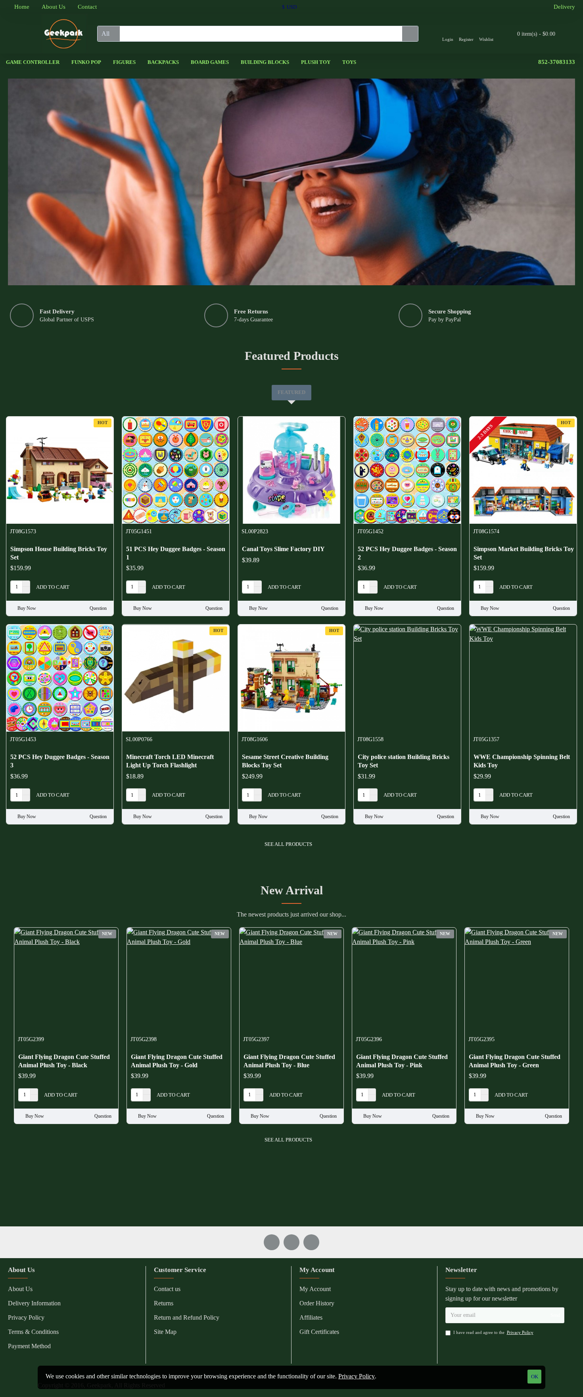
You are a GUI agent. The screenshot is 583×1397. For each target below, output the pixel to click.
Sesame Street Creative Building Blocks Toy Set (285, 761)
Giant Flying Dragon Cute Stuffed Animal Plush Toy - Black (64, 1060)
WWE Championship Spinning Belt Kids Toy (522, 761)
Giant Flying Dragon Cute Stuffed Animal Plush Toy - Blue (289, 1060)
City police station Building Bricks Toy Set (403, 761)
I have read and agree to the (493, 1332)
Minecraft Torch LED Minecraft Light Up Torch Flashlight (170, 761)
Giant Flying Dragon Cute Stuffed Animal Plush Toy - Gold (176, 1060)
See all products (288, 844)
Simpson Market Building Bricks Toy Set (524, 553)
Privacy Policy (356, 1376)
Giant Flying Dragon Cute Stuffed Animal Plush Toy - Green (514, 1060)
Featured (291, 392)
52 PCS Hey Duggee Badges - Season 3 (59, 761)
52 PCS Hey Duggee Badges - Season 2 (407, 553)
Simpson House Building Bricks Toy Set (58, 553)
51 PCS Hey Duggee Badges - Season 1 (175, 553)
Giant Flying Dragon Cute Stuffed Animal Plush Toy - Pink (402, 1060)
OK (534, 1377)
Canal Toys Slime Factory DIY (283, 549)
